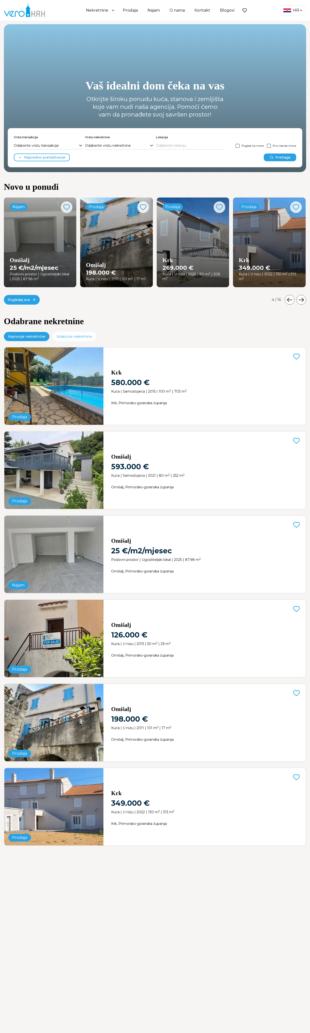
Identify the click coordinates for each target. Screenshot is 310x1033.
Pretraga (282, 157)
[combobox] (48, 146)
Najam (153, 10)
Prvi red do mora (284, 145)
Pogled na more (252, 145)
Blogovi (227, 10)
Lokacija (162, 137)
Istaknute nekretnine (74, 336)
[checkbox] (238, 146)
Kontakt (202, 10)
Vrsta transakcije (26, 137)
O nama (177, 10)
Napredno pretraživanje (44, 157)
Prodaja (130, 10)
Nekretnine (97, 10)
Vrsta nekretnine (97, 137)
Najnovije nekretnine (26, 336)
